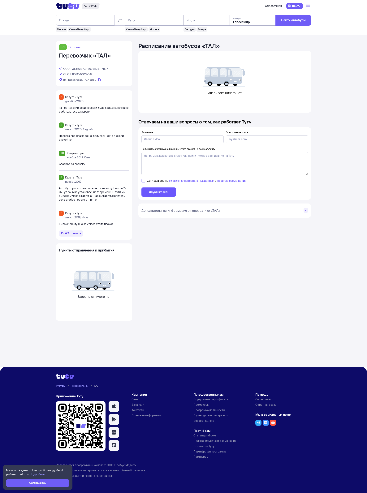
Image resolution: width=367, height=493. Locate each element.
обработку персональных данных (191, 180)
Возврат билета (203, 420)
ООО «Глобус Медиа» (121, 465)
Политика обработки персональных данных (84, 476)
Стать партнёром (204, 435)
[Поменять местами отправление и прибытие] (119, 20)
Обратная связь (265, 404)
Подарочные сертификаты (210, 399)
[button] (114, 406)
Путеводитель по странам (210, 415)
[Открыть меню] (308, 6)
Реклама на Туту (203, 446)
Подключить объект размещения (214, 441)
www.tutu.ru (120, 470)
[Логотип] (68, 6)
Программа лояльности (209, 410)
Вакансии (138, 404)
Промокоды (201, 404)
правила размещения (231, 180)
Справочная (273, 6)
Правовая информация (147, 415)
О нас (135, 399)
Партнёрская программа (209, 451)
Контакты (138, 410)
